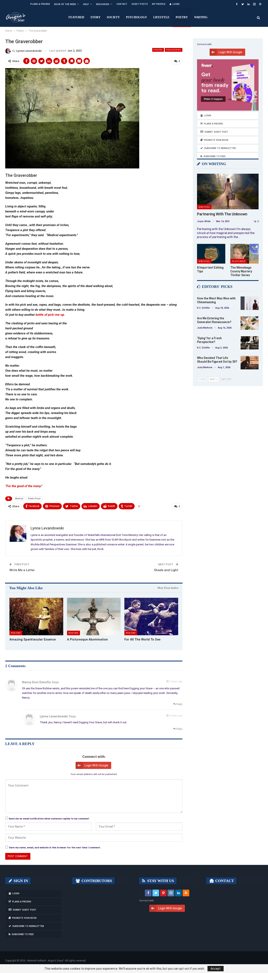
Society (113, 17)
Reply (179, 704)
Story (95, 17)
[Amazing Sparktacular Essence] (36, 616)
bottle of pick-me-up (50, 315)
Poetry (182, 17)
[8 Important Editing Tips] (211, 254)
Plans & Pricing (40, 4)
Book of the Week (65, 4)
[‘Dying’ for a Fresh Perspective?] (250, 343)
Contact (121, 4)
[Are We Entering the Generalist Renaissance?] (250, 323)
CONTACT (224, 881)
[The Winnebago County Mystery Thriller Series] (244, 254)
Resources (102, 4)
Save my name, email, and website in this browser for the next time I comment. (55, 847)
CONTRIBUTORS (96, 881)
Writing (200, 17)
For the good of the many (23, 486)
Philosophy (173, 50)
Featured (76, 17)
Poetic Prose (34, 498)
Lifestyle (161, 17)
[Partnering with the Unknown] (228, 192)
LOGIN (176, 4)
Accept (215, 968)
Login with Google (96, 765)
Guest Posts (139, 4)
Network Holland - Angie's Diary (45, 960)
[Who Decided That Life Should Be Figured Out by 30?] (250, 362)
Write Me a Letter (22, 570)
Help (86, 4)
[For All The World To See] (151, 616)
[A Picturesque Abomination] (94, 616)
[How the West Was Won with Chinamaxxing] (250, 303)
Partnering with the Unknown (222, 214)
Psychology (136, 17)
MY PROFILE (158, 4)
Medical (19, 498)
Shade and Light (166, 570)
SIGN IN (20, 881)
